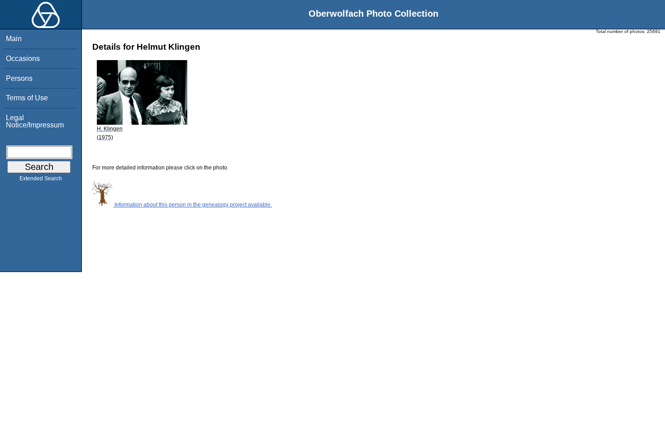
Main (14, 38)
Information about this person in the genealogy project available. (192, 205)
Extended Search (40, 178)
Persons (19, 78)
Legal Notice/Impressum (35, 121)
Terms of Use (27, 98)
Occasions (23, 58)
